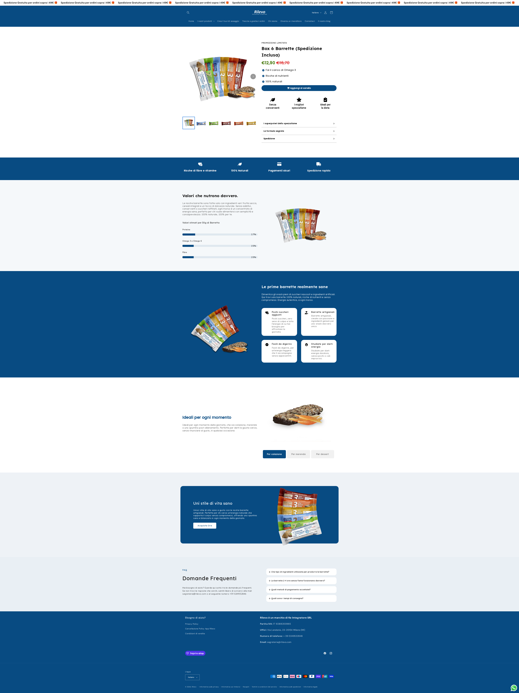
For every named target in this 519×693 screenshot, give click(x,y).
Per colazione (274, 454)
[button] (188, 13)
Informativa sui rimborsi (230, 687)
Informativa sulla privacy (209, 687)
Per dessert (322, 454)
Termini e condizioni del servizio (264, 687)
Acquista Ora (205, 525)
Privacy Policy (191, 624)
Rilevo (194, 687)
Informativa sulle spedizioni (290, 687)
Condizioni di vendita (195, 633)
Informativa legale (310, 687)
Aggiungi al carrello (300, 88)
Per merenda (298, 454)
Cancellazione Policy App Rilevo (200, 628)
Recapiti (246, 687)
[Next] (253, 76)
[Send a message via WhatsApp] (514, 688)
